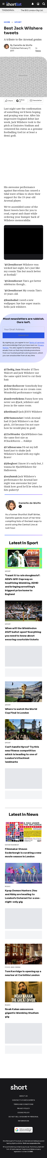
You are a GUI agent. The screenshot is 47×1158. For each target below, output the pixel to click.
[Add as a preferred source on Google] (23, 1130)
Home (7, 22)
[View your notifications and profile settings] (32, 3)
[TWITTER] (21, 506)
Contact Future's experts (23, 1100)
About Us (23, 1096)
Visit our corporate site (31, 1143)
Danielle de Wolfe (22, 45)
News (38, 51)
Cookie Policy (23, 1112)
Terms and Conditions (23, 1104)
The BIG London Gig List (32, 10)
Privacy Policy (23, 1108)
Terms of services (36, 342)
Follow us (21, 100)
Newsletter (37, 100)
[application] (23, 239)
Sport (18, 22)
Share (10, 101)
